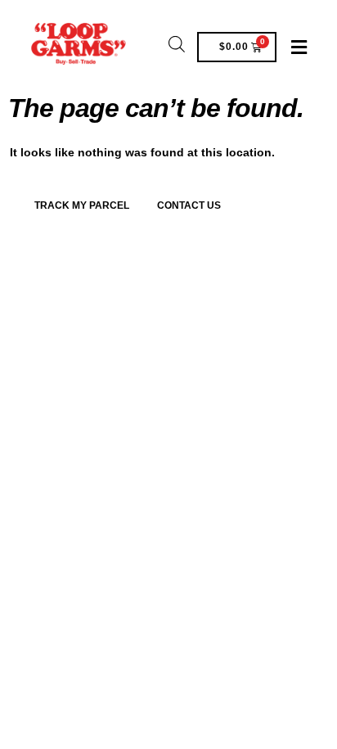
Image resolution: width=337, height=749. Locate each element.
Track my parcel (81, 205)
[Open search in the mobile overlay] (176, 43)
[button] (298, 47)
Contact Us (189, 205)
